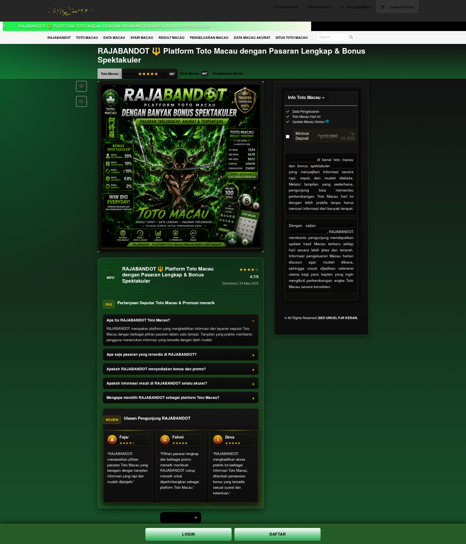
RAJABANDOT (59, 37)
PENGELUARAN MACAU (209, 37)
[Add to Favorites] (81, 86)
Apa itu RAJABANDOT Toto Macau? (138, 320)
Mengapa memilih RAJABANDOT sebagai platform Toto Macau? (163, 397)
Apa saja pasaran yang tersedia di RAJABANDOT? (152, 354)
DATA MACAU (114, 37)
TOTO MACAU (87, 37)
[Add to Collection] (81, 101)
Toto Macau (109, 73)
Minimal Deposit (325, 136)
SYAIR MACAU (142, 37)
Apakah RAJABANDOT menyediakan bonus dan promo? (156, 368)
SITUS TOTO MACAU (292, 37)
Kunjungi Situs (177, 517)
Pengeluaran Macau (228, 73)
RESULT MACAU (171, 37)
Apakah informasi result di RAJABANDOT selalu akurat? (157, 383)
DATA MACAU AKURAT (252, 37)
